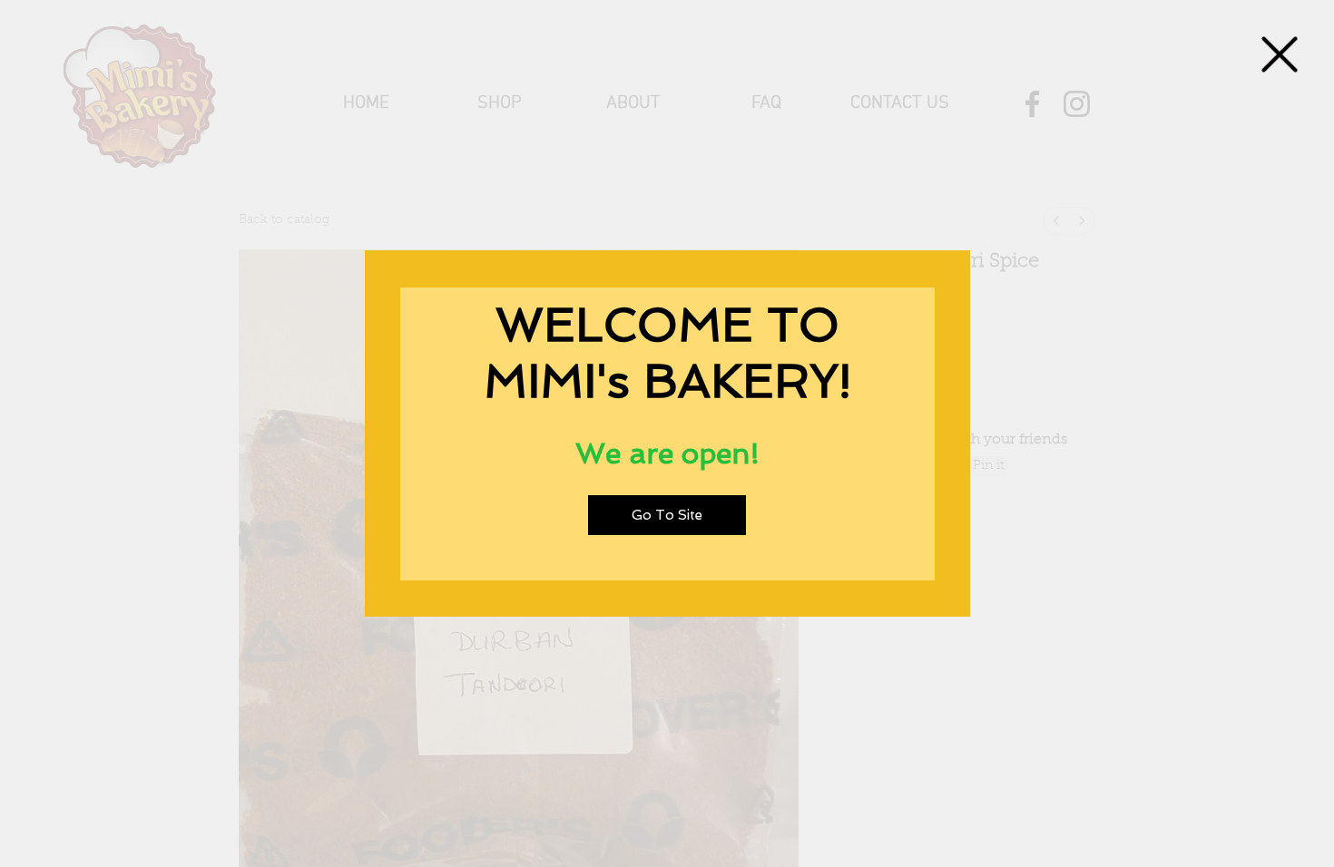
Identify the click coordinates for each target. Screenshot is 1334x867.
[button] (1279, 54)
